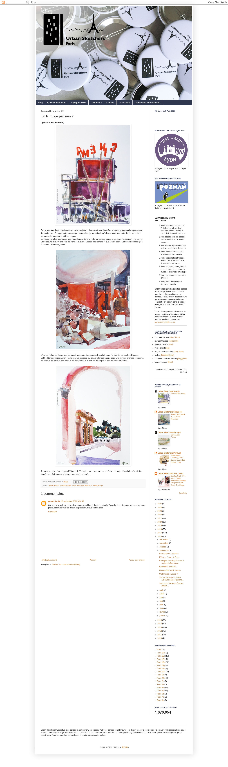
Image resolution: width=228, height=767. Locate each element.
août (162, 590)
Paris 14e (161, 665)
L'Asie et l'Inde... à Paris (169, 557)
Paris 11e (161, 656)
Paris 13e (161, 662)
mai (161, 601)
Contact (110, 102)
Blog (40, 102)
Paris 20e (161, 678)
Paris (159, 649)
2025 (159, 504)
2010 (159, 638)
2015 (159, 620)
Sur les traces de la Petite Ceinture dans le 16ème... (171, 578)
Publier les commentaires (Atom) (66, 564)
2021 (159, 518)
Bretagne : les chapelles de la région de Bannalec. (171, 562)
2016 (159, 536)
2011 (159, 635)
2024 (159, 507)
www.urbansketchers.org (165, 322)
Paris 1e (160, 675)
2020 (159, 522)
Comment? (96, 102)
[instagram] (173, 341)
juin (161, 597)
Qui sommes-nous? (57, 102)
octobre (163, 547)
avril (162, 605)
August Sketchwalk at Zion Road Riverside (178, 416)
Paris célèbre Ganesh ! (169, 554)
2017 (159, 533)
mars (162, 608)
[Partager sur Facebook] (83, 481)
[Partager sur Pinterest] (86, 481)
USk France (124, 102)
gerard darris (54, 501)
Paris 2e (160, 681)
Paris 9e (160, 700)
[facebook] (165, 355)
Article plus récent (49, 560)
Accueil (93, 560)
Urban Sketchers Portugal (169, 432)
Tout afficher (183, 493)
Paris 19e (161, 672)
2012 (159, 631)
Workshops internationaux (148, 102)
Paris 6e (160, 694)
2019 (159, 525)
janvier (163, 616)
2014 (159, 624)
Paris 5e (160, 691)
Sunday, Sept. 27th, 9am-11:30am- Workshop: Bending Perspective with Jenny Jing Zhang (178, 480)
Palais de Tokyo (78, 485)
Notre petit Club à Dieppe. (170, 570)
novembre (164, 543)
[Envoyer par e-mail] (74, 481)
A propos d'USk (78, 102)
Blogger (125, 747)
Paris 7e (160, 697)
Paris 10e (161, 653)
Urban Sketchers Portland (169, 453)
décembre (164, 539)
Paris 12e (161, 659)
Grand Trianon (53, 485)
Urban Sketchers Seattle (169, 391)
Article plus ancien (137, 560)
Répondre (52, 512)
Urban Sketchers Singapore (170, 412)
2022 (159, 515)
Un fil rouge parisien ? (168, 574)
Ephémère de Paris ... (168, 567)
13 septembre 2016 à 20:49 (72, 501)
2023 (159, 511)
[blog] (172, 337)
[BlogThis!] (77, 481)
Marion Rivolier (65, 485)
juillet (162, 594)
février (162, 612)
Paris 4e (160, 687)
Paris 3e (160, 684)
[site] (171, 344)
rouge (100, 485)
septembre (164, 550)
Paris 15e (161, 669)
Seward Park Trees (178, 394)
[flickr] (177, 337)
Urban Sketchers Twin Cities (170, 474)
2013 (159, 627)
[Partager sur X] (80, 481)
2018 (159, 529)
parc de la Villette (91, 485)
